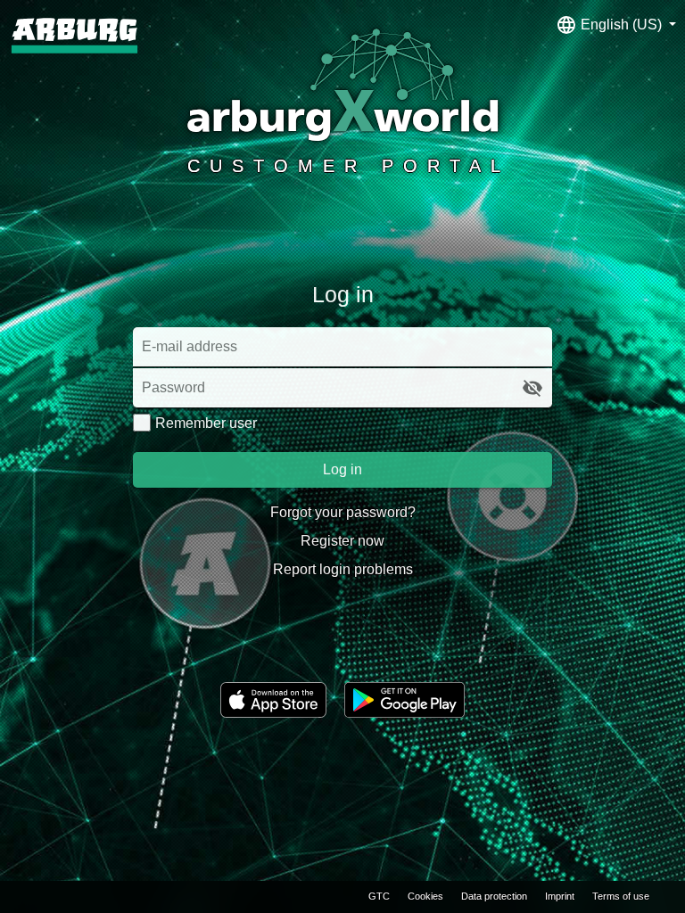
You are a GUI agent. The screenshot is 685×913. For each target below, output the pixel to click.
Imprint (559, 896)
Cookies (425, 896)
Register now (342, 540)
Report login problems (343, 569)
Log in (342, 469)
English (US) (621, 24)
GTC (379, 896)
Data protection (494, 896)
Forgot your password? (343, 512)
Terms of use (620, 896)
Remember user (206, 423)
